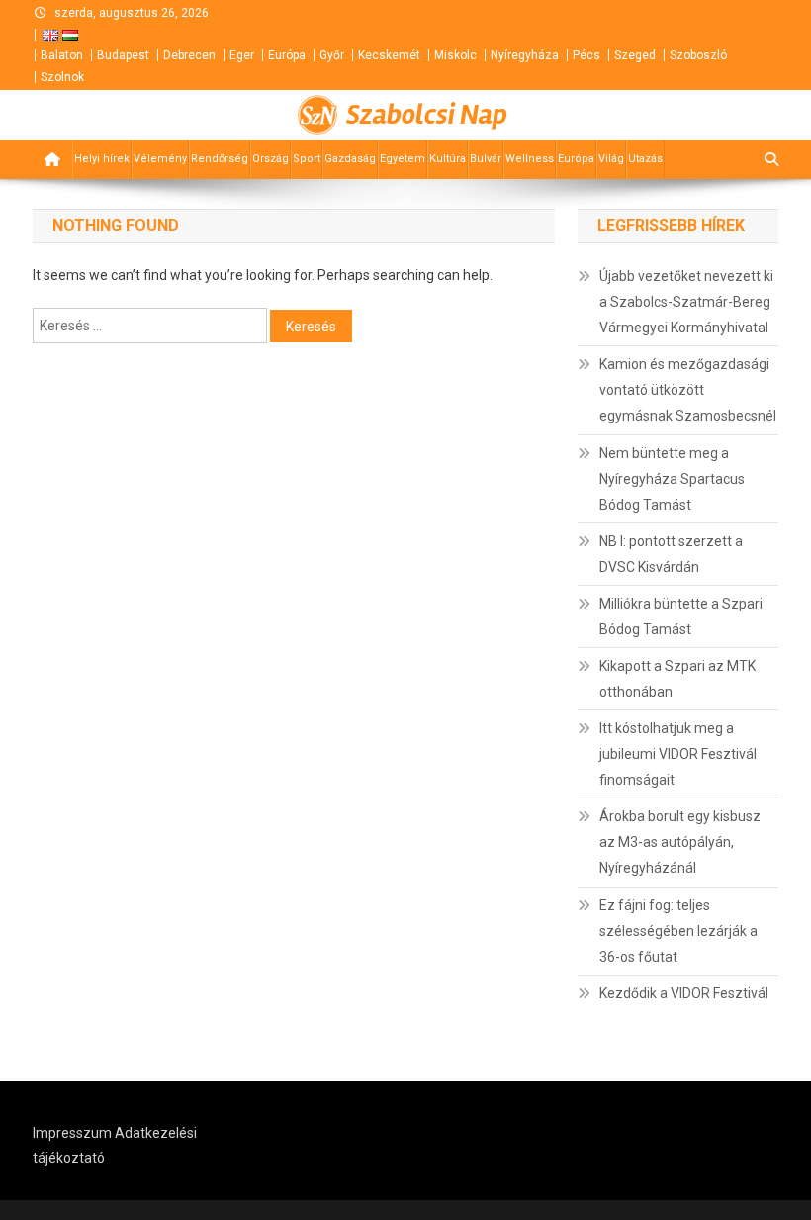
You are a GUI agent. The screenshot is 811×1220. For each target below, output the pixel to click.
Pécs (586, 55)
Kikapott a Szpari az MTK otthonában (677, 679)
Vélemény (160, 158)
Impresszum (72, 1133)
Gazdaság (350, 158)
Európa (287, 55)
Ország (270, 158)
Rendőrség (219, 158)
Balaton (62, 55)
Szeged (635, 55)
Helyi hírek (102, 158)
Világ (611, 158)
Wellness (529, 158)
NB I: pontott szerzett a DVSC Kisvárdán (671, 554)
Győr (331, 55)
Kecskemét (389, 55)
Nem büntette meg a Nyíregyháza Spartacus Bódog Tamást (672, 479)
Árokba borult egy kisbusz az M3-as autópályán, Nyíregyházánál (680, 842)
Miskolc (455, 55)
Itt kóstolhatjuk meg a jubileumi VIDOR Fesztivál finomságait (678, 754)
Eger (241, 55)
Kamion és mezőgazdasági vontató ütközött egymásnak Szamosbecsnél (687, 389)
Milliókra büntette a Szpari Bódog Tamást (681, 616)
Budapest (123, 55)
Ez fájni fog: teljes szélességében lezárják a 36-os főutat (678, 931)
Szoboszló (698, 55)
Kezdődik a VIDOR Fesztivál (683, 993)
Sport (306, 158)
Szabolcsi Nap (426, 115)
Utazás (645, 158)
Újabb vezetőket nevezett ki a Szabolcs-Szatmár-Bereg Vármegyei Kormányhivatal (686, 301)
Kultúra (447, 158)
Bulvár (485, 158)
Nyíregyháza (525, 55)
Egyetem (402, 158)
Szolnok (62, 77)
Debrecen (189, 55)
